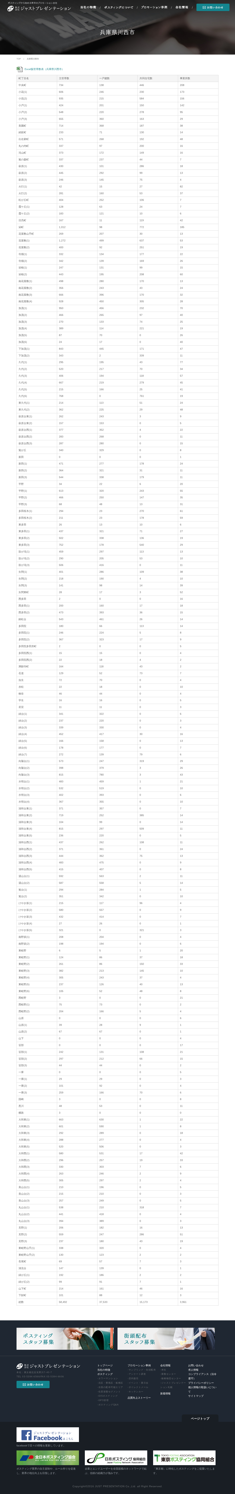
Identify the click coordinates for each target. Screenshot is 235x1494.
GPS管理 (103, 1400)
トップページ (105, 1365)
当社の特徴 (103, 1370)
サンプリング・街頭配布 (142, 1370)
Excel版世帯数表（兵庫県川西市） (44, 69)
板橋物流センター (171, 1378)
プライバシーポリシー (201, 1383)
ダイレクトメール (139, 1387)
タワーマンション (108, 1378)
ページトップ (200, 1418)
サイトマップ (196, 1396)
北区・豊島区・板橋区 (110, 1383)
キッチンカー (136, 1391)
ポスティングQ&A (108, 1404)
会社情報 (165, 1365)
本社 (163, 1370)
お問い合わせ (196, 1365)
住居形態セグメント (109, 1391)
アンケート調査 (137, 1374)
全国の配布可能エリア (110, 1387)
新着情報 (165, 1393)
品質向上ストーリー (139, 1397)
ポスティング (105, 1374)
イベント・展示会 (139, 1383)
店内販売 (134, 1378)
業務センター (168, 1374)
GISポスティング (108, 1396)
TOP (19, 59)
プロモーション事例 (139, 1365)
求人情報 (193, 1370)
